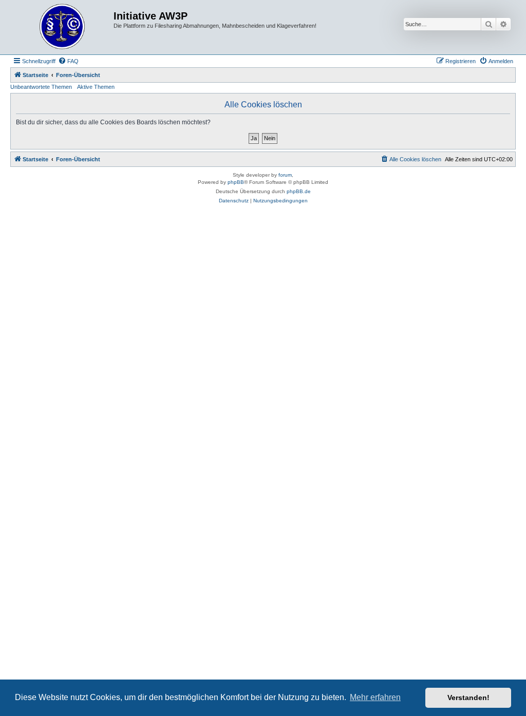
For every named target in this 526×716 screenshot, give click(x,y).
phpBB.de (299, 191)
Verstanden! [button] (468, 697)
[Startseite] (63, 27)
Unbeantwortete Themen (41, 87)
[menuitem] (68, 61)
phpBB (236, 182)
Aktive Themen (96, 87)
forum (285, 175)
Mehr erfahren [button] (375, 697)
